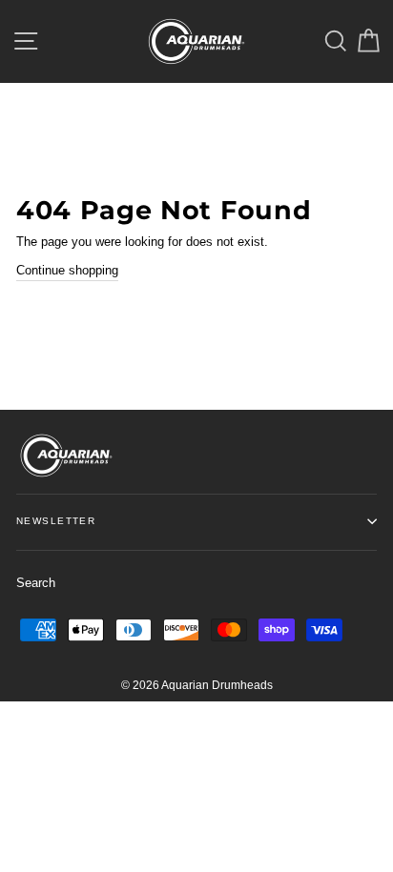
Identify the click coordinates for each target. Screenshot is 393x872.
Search (35, 583)
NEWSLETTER (55, 521)
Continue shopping (67, 270)
